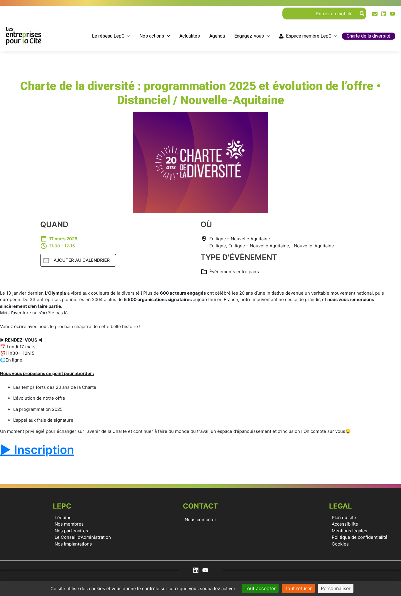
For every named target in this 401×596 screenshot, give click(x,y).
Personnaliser (336, 588)
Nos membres (69, 524)
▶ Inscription (37, 450)
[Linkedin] (383, 13)
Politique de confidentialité (359, 537)
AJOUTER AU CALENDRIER (82, 260)
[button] (127, 36)
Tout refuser (298, 588)
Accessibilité (345, 524)
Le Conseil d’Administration (83, 537)
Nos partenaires (71, 530)
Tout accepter (260, 588)
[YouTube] (392, 13)
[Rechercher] (362, 13)
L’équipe (63, 517)
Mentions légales (349, 530)
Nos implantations (73, 544)
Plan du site (344, 517)
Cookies (340, 544)
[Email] (375, 13)
